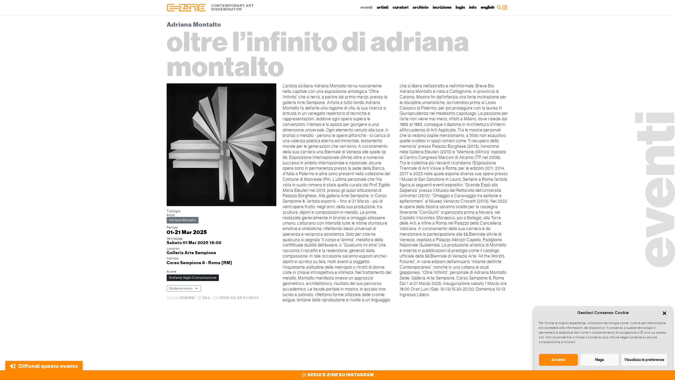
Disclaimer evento (180, 288)
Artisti (382, 7)
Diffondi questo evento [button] (48, 366)
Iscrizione (442, 7)
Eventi (366, 7)
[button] (664, 312)
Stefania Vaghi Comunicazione (192, 277)
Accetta (558, 359)
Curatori (400, 7)
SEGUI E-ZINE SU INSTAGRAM (340, 375)
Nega (599, 359)
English (487, 7)
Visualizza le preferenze (644, 359)
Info (472, 7)
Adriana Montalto (182, 220)
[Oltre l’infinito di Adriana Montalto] (221, 145)
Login (460, 7)
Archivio (420, 7)
